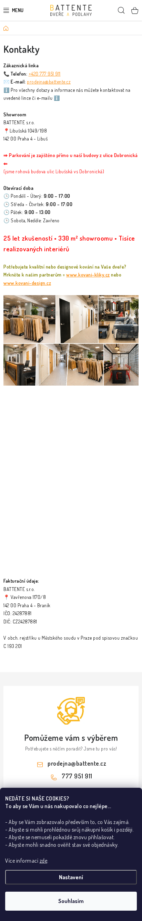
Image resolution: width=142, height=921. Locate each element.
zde (44, 860)
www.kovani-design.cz (27, 283)
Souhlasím (71, 901)
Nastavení (71, 877)
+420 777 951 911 (45, 74)
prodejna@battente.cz (49, 82)
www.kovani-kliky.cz (88, 275)
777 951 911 (77, 776)
